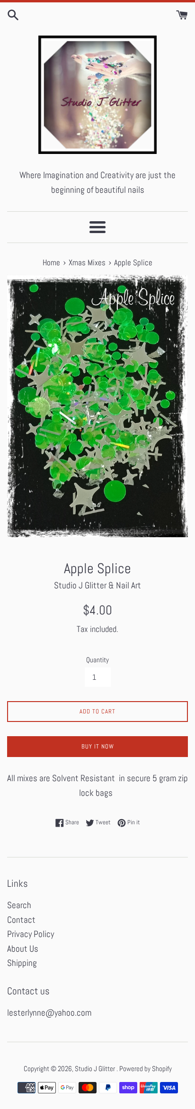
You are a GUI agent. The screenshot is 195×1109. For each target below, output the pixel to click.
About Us (22, 949)
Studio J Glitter (95, 1068)
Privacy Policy (30, 934)
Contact (21, 920)
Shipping (22, 963)
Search (19, 905)
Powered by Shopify (145, 1068)
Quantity (97, 659)
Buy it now (97, 746)
